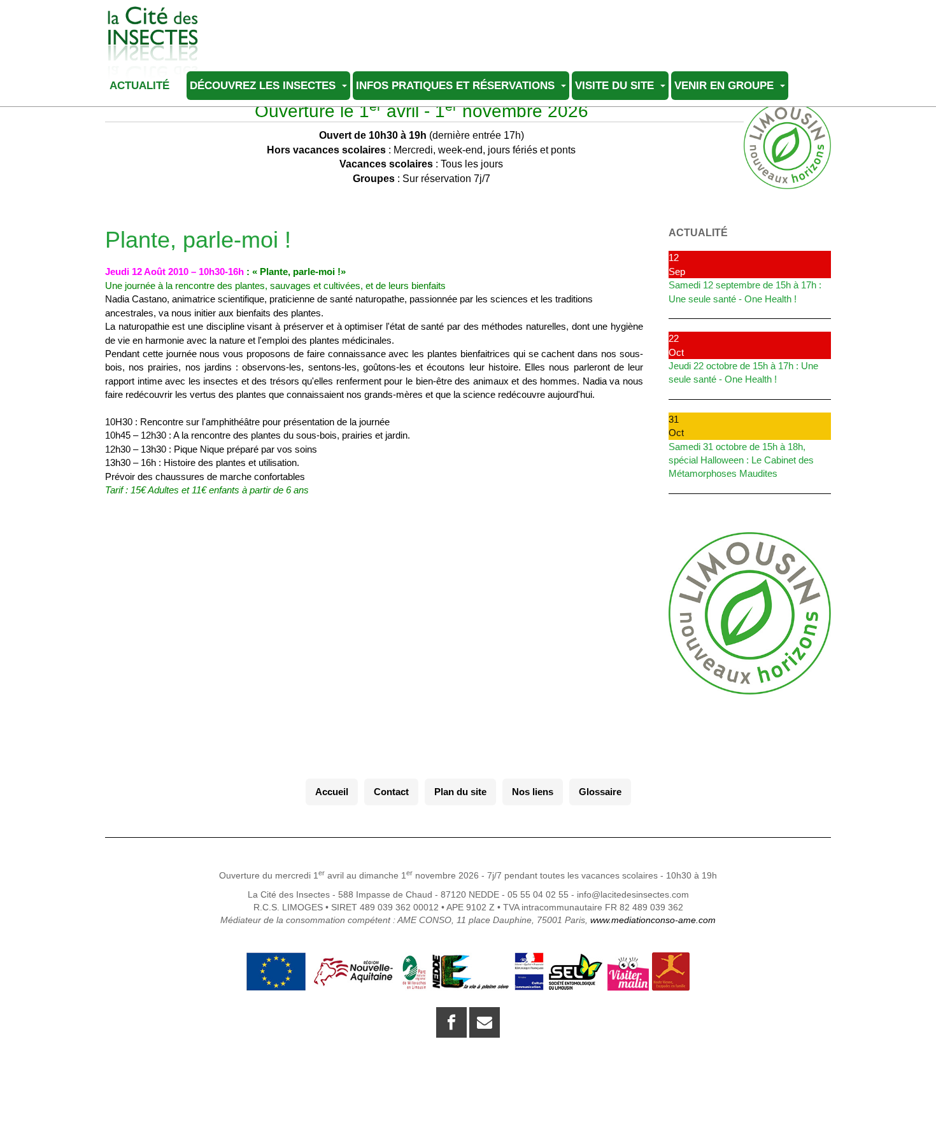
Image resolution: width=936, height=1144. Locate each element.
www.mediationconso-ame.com (653, 920)
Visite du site (616, 85)
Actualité (141, 85)
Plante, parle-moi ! (198, 240)
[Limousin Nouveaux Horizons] (750, 613)
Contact (391, 791)
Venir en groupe (725, 85)
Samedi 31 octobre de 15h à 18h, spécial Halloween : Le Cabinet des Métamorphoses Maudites (741, 460)
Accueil (331, 791)
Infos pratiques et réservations (457, 85)
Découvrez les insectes (264, 85)
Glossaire (600, 791)
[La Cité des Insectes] (153, 23)
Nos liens (532, 791)
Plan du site (460, 791)
